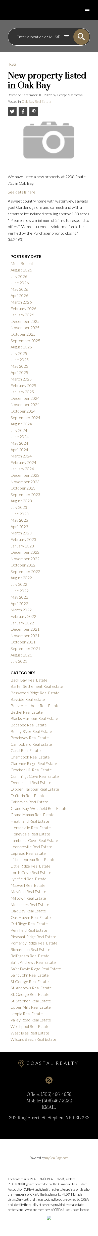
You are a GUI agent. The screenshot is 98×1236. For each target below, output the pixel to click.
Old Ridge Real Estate (29, 923)
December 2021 (25, 629)
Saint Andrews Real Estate (33, 962)
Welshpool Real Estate (30, 1026)
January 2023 (22, 545)
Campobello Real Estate (31, 744)
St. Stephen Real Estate (31, 1000)
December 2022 (25, 552)
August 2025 (21, 346)
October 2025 (23, 334)
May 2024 (19, 443)
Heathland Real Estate (30, 821)
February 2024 (23, 462)
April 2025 (19, 372)
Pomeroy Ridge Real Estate (34, 942)
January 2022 (22, 622)
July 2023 (19, 507)
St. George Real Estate (30, 994)
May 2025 (19, 366)
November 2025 (25, 327)
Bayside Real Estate (28, 699)
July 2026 (19, 276)
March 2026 (21, 302)
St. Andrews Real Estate (31, 987)
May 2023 (19, 520)
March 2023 (21, 532)
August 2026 (21, 269)
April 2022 (19, 603)
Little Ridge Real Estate (31, 866)
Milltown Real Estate (28, 898)
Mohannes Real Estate (30, 904)
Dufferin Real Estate (28, 795)
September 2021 (25, 648)
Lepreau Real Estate (28, 853)
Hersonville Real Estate (31, 827)
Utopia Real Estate (27, 1013)
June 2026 (20, 282)
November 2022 (25, 558)
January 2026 (22, 314)
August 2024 (21, 423)
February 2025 (23, 385)
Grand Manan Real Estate (33, 814)
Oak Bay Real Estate (36, 102)
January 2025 (22, 391)
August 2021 (21, 654)
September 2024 (25, 417)
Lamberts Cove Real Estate (34, 840)
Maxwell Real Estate (28, 885)
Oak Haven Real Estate (31, 917)
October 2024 (23, 411)
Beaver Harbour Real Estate (35, 705)
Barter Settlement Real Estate (37, 686)
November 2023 (25, 481)
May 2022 (19, 597)
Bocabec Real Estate (29, 724)
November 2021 (25, 635)
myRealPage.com (57, 1158)
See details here (21, 191)
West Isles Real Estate (30, 1032)
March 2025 (21, 378)
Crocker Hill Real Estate (31, 769)
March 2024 (21, 455)
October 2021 (23, 641)
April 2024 (19, 449)
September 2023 (25, 494)
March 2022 (21, 609)
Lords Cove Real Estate (31, 872)
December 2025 (25, 321)
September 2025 (25, 340)
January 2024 (22, 468)
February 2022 (23, 616)
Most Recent (22, 263)
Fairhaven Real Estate (29, 801)
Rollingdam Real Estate (30, 955)
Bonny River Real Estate (31, 731)
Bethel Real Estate (27, 712)
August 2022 (21, 577)
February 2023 (23, 539)
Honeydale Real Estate (30, 833)
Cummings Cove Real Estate (35, 776)
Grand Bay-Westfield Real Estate (39, 808)
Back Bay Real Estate (29, 680)
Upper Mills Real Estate (31, 1007)
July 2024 (19, 430)
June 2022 (20, 590)
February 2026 (23, 308)
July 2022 (19, 584)
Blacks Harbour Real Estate (34, 718)
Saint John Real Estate (30, 975)
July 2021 (19, 661)
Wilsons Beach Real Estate (33, 1039)
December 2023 (25, 475)
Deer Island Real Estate (31, 782)
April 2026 (19, 295)
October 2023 (23, 488)
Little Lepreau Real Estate (33, 859)
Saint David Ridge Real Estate (36, 968)
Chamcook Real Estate (30, 756)
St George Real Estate (30, 981)
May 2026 (19, 289)
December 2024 (25, 398)
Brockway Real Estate (30, 737)
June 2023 (20, 513)
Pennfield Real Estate (29, 930)
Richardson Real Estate (30, 949)
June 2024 (20, 436)
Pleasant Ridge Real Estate (33, 936)
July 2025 (19, 353)
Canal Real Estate (26, 750)
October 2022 (23, 564)
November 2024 (25, 404)
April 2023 (19, 526)
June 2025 (20, 359)
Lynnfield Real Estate (28, 878)
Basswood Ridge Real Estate (35, 692)
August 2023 (21, 500)
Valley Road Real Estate (31, 1019)
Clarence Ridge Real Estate (34, 763)
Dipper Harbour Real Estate (35, 789)
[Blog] (49, 1080)
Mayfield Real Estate (28, 891)
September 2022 (25, 571)
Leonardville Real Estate (31, 846)
